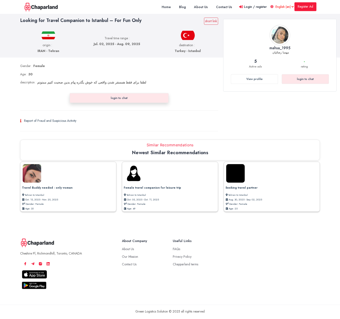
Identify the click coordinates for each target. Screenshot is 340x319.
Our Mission (130, 256)
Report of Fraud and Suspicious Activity (50, 120)
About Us (128, 249)
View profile (254, 79)
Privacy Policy (182, 256)
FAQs (176, 249)
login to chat (305, 79)
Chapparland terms (185, 264)
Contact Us (129, 264)
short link (211, 21)
